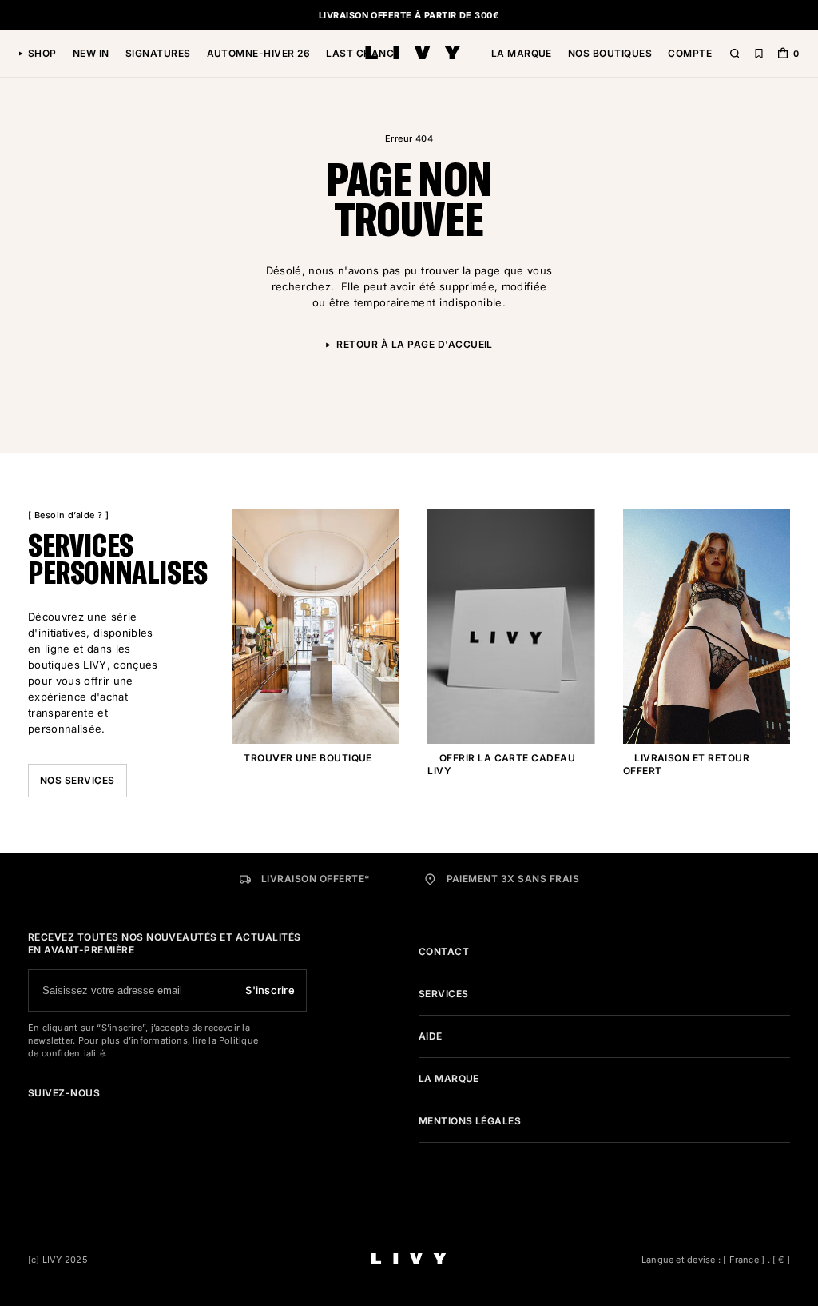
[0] (783, 55)
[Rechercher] (735, 54)
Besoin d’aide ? (68, 515)
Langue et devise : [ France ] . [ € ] (715, 1259)
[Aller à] (33, 1115)
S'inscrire (270, 990)
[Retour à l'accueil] (413, 54)
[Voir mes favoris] (759, 54)
